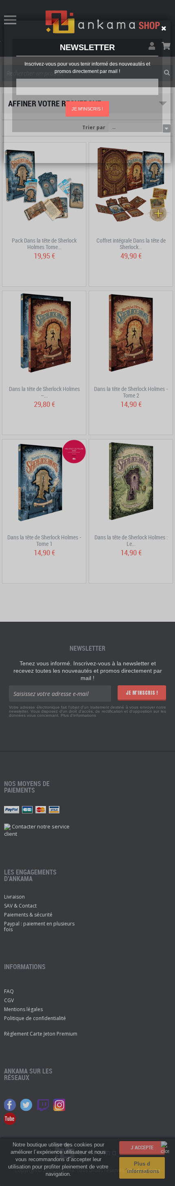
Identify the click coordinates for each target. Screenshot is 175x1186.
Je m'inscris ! (87, 108)
